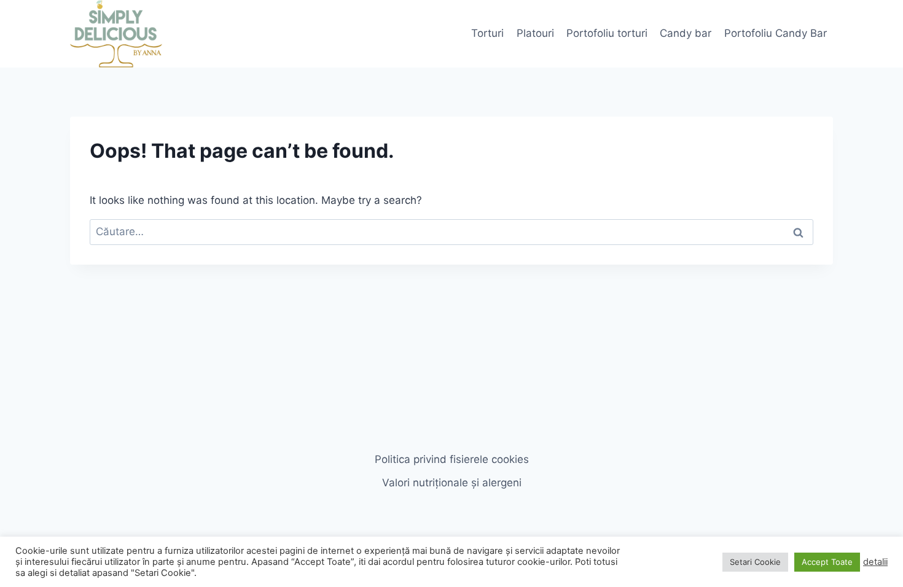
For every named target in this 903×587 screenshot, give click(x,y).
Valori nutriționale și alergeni (452, 482)
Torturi (487, 33)
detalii (875, 561)
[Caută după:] (451, 231)
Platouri (535, 33)
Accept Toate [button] (827, 562)
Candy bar (685, 33)
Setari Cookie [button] (755, 562)
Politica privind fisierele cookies (452, 459)
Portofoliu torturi (606, 33)
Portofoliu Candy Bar (775, 33)
